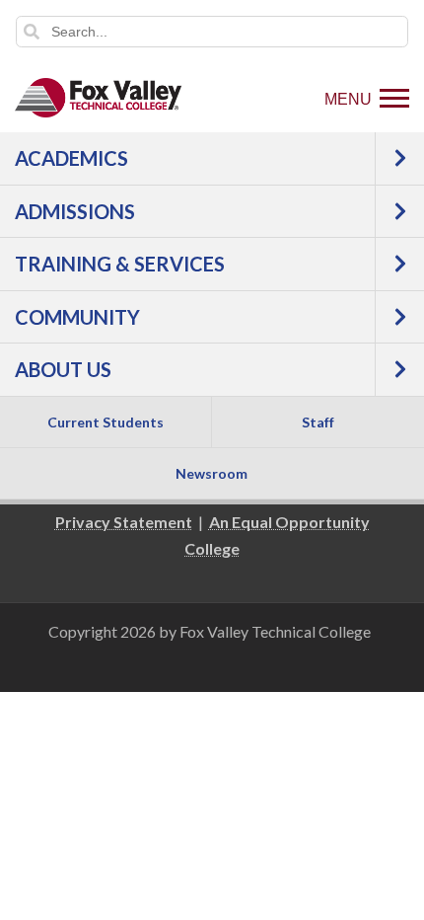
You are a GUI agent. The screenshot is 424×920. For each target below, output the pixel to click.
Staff (318, 422)
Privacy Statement (123, 521)
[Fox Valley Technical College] (98, 97)
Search (31, 31)
